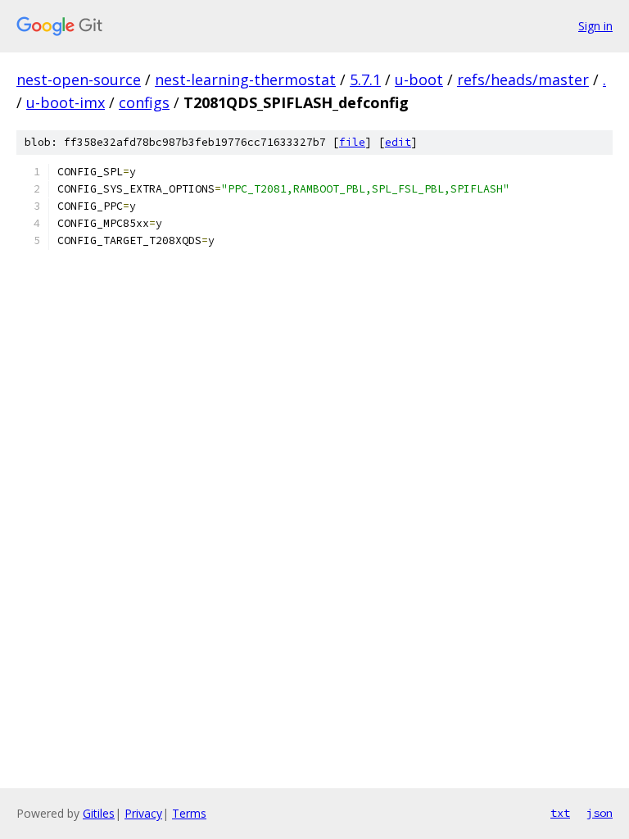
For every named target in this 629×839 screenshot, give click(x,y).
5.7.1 (365, 79)
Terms (189, 813)
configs (144, 102)
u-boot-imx (65, 102)
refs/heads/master (523, 79)
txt (560, 812)
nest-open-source (78, 79)
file (352, 142)
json (599, 812)
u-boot (419, 79)
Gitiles (99, 813)
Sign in (595, 26)
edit (398, 142)
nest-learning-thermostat (245, 79)
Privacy (143, 813)
